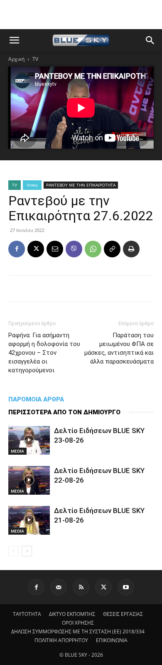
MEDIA (17, 451)
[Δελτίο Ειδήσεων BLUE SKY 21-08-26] (29, 520)
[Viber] (74, 249)
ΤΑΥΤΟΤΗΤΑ (27, 614)
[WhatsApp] (93, 249)
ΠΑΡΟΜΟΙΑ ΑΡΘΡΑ (36, 399)
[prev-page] (13, 551)
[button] (14, 40)
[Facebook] (16, 249)
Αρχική (16, 58)
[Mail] (58, 587)
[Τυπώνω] (131, 249)
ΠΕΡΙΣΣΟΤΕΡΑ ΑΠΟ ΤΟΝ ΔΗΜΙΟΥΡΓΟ (64, 412)
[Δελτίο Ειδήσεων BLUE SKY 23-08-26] (29, 440)
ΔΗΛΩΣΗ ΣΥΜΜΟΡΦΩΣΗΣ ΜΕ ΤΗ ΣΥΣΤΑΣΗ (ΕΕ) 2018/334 (78, 631)
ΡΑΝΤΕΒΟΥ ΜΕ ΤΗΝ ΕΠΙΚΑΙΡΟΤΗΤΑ (80, 185)
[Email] (55, 249)
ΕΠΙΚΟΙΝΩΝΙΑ (112, 640)
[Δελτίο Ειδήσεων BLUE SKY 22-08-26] (29, 480)
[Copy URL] (112, 249)
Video (32, 185)
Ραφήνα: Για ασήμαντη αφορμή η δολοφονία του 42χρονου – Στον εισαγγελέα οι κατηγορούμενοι (44, 352)
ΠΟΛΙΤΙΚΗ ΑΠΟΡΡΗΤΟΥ (61, 640)
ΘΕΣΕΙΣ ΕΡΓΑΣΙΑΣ (123, 614)
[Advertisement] (81, 14)
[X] (35, 249)
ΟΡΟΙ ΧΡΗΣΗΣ (78, 622)
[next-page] (27, 551)
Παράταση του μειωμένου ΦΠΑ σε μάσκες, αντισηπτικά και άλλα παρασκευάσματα (119, 348)
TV (35, 58)
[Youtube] (126, 587)
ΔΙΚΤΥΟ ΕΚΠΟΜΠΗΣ (72, 614)
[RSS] (81, 587)
